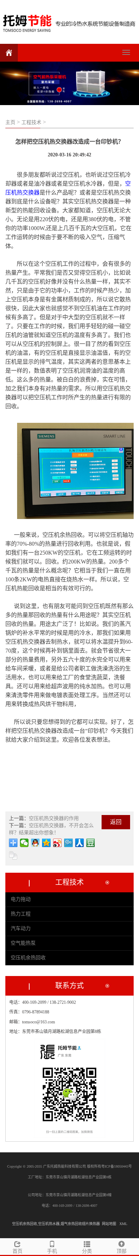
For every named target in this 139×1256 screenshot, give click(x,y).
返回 (116, 822)
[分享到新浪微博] (57, 843)
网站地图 (109, 1224)
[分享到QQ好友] (35, 843)
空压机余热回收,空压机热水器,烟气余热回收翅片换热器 (56, 1224)
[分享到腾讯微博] (68, 843)
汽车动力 (21, 928)
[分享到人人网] (79, 843)
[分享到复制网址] (13, 855)
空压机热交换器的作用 (54, 818)
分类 (87, 1251)
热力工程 (21, 914)
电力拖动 (21, 899)
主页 (10, 122)
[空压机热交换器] (69, 21)
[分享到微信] (24, 843)
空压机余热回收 (28, 957)
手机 (52, 1251)
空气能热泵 (23, 943)
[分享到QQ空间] (46, 843)
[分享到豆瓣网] (90, 843)
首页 (17, 1251)
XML (123, 1224)
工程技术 (31, 122)
